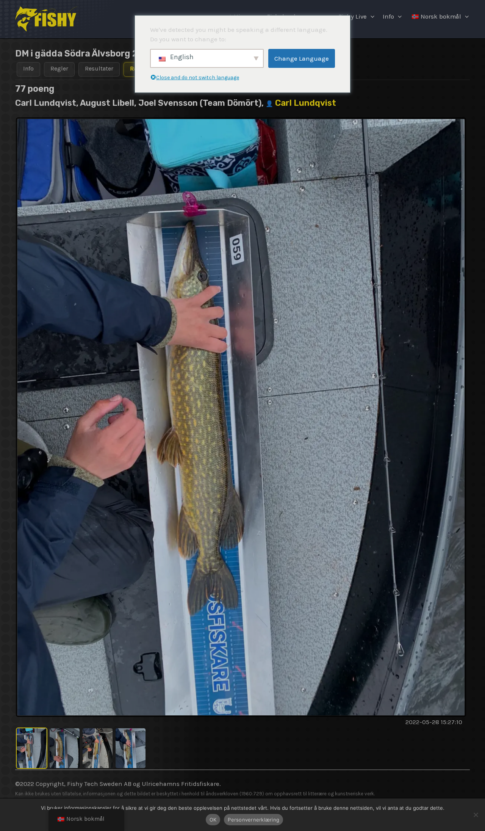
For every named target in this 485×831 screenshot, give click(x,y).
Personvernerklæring (253, 820)
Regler (59, 68)
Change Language (301, 58)
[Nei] (475, 814)
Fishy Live (352, 16)
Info (388, 16)
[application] (370, 16)
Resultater (99, 68)
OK (213, 820)
